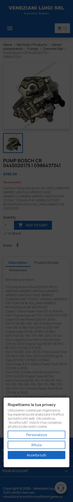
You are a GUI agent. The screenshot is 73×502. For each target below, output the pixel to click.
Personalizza (36, 435)
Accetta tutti (36, 455)
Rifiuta (36, 445)
